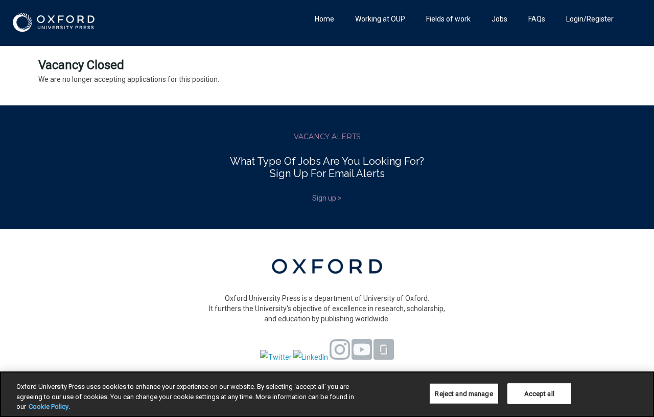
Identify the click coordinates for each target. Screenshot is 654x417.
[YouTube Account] (362, 357)
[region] (327, 394)
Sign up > (327, 198)
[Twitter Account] (276, 357)
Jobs (499, 19)
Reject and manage (464, 393)
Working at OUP (380, 19)
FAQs (536, 19)
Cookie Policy (48, 406)
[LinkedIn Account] (310, 357)
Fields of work (448, 19)
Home (324, 19)
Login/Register (590, 19)
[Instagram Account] (340, 357)
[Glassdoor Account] (383, 357)
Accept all (539, 393)
